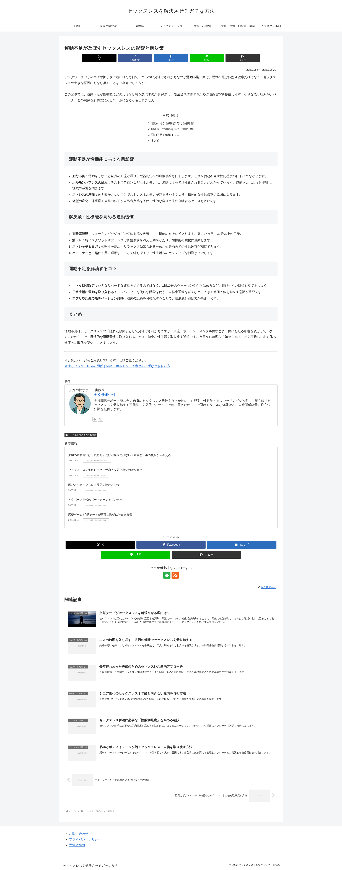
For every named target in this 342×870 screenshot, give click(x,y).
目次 (166, 115)
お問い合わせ (78, 833)
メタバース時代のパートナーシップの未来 (95, 499)
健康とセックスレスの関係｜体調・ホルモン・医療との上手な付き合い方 (117, 366)
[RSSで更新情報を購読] (100, 419)
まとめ (155, 140)
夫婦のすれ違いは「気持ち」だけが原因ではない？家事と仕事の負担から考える (119, 455)
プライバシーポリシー (85, 839)
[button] (243, 58)
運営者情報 (77, 845)
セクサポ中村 (104, 395)
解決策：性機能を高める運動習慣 (172, 128)
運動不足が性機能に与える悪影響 (172, 123)
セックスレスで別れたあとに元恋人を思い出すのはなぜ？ (105, 469)
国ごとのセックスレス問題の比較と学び (94, 484)
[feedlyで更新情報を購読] (94, 419)
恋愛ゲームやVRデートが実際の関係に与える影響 (100, 514)
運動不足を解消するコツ (166, 134)
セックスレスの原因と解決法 (82, 435)
